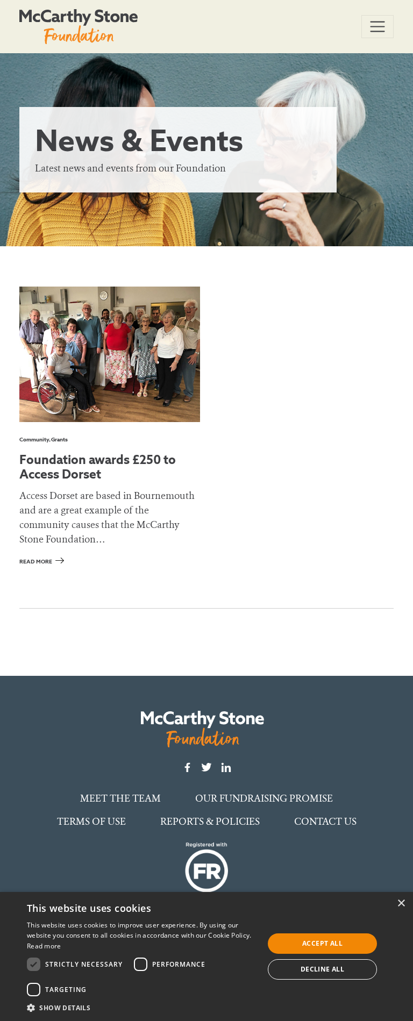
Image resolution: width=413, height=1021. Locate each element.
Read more (35, 561)
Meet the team (120, 798)
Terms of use (91, 821)
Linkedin (225, 767)
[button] (142, 1007)
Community (34, 439)
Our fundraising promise (264, 798)
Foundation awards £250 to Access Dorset (97, 467)
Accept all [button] (322, 943)
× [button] (401, 903)
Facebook (187, 767)
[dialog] (206, 956)
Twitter (206, 767)
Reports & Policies (210, 821)
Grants (59, 439)
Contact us (325, 821)
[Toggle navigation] (377, 27)
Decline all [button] (322, 969)
